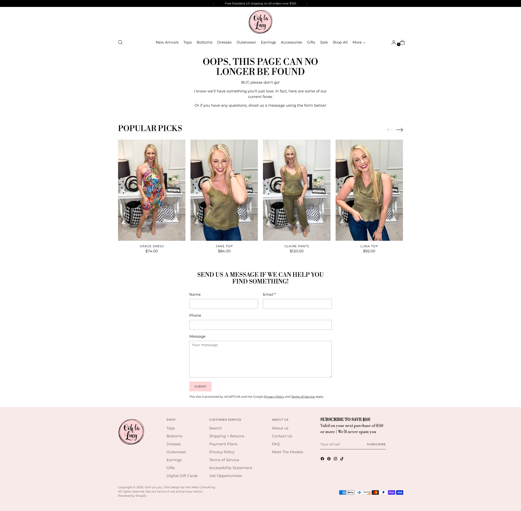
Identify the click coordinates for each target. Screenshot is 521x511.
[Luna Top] (369, 190)
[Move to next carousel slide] (399, 129)
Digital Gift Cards (182, 476)
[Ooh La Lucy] (260, 21)
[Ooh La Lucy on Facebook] (322, 459)
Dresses (173, 444)
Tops (170, 428)
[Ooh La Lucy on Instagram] (335, 459)
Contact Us (282, 436)
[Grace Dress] (151, 190)
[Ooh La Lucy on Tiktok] (342, 459)
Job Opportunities (225, 476)
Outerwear (176, 452)
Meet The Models (287, 452)
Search (215, 428)
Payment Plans (223, 444)
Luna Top (369, 246)
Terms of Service (303, 396)
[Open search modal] (120, 42)
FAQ (276, 444)
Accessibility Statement (230, 468)
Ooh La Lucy (153, 487)
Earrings (174, 460)
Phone (195, 315)
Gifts (170, 468)
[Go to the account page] (392, 42)
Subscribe (376, 444)
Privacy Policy (274, 396)
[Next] (307, 3)
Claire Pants (297, 246)
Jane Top (224, 246)
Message (197, 336)
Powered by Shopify (132, 496)
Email (269, 294)
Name (195, 294)
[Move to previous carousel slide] (390, 129)
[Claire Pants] (296, 190)
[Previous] (213, 3)
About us (280, 428)
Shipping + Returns (226, 436)
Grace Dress (152, 246)
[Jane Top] (224, 190)
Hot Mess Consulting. (200, 487)
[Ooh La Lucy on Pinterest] (329, 459)
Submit (200, 386)
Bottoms (174, 436)
